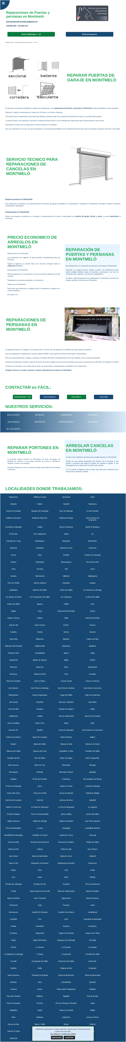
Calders (40, 618)
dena (40, 982)
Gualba (13, 926)
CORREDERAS (66, 415)
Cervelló (13, 961)
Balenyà (66, 639)
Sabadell (92, 800)
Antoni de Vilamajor (66, 730)
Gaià (40, 905)
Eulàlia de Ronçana (13, 518)
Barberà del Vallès (40, 590)
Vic (92, 534)
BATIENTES (39, 415)
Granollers (40, 926)
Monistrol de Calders (66, 842)
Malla (40, 968)
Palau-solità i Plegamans (66, 989)
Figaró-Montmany (40, 940)
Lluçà (40, 611)
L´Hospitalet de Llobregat (13, 954)
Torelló (13, 891)
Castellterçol (92, 912)
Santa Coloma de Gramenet (92, 519)
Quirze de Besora (66, 527)
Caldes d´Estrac (13, 618)
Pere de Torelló (13, 583)
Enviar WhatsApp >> (29, 34)
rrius (39, 919)
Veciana (13, 576)
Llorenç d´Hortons (92, 681)
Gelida (39, 527)
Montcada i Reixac (66, 772)
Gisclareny (92, 926)
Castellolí (13, 919)
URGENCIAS (93, 422)
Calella (39, 716)
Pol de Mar (13, 534)
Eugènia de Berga (66, 518)
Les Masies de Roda (13, 597)
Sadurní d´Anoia (66, 786)
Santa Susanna (13, 975)
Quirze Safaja (66, 814)
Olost (66, 877)
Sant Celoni (13, 856)
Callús (92, 709)
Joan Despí (13, 702)
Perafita (66, 555)
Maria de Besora (92, 898)
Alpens (66, 653)
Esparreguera (66, 562)
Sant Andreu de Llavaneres (92, 730)
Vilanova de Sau (66, 548)
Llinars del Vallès (66, 590)
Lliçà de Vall (13, 625)
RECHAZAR (57, 1037)
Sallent (92, 737)
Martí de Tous (40, 765)
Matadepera (39, 541)
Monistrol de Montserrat (40, 842)
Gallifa (66, 604)
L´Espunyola (66, 954)
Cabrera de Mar (92, 639)
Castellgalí (66, 828)
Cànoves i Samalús (66, 702)
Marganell (40, 548)
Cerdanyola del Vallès (40, 961)
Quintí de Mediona (92, 527)
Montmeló (92, 961)
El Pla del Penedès (40, 779)
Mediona (40, 1017)
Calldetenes (13, 716)
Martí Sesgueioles (92, 758)
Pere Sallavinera (40, 534)
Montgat (92, 765)
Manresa (13, 667)
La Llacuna (40, 947)
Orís (13, 877)
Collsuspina (39, 562)
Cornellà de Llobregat (13, 527)
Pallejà (92, 1010)
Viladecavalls (40, 646)
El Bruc (66, 625)
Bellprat (92, 1024)
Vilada (66, 534)
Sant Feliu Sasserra (92, 821)
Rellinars (40, 996)
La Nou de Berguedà (66, 807)
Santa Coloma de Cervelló (40, 891)
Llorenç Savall (66, 681)
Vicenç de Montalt (66, 793)
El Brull (13, 947)
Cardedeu (66, 583)
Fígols (13, 940)
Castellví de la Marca (66, 912)
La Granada (66, 947)
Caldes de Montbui (66, 821)
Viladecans (66, 646)
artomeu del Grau (66, 800)
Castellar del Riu (13, 758)
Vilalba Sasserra (13, 821)
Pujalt (92, 1003)
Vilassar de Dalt (66, 744)
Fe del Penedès (92, 511)
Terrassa (40, 569)
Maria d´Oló (13, 863)
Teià (66, 569)
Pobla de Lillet (66, 849)
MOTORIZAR (40, 422)
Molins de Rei (13, 849)
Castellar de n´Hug (13, 541)
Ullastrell (92, 856)
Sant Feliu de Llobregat (40, 688)
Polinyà (40, 849)
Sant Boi (40, 800)
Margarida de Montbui (66, 863)
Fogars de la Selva (92, 933)
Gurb (66, 919)
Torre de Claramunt (92, 884)
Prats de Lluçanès (13, 1003)
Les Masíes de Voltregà (92, 590)
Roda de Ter (13, 730)
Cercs (40, 786)
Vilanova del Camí (40, 751)
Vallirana (66, 576)
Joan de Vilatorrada (66, 716)
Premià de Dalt (92, 996)
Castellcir (92, 982)
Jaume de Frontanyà (92, 716)
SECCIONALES (13, 422)
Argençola (13, 1038)
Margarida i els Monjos (39, 863)
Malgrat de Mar (66, 968)
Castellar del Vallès (92, 751)
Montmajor (66, 765)
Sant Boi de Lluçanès (13, 800)
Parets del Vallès (13, 604)
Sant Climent (92, 849)
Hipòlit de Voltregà (40, 821)
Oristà (92, 870)
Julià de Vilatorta (40, 583)
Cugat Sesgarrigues (39, 695)
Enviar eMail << (76, 397)
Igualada (92, 772)
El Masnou (66, 779)
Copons (13, 562)
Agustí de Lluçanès (39, 737)
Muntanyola (92, 667)
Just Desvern (13, 688)
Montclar (40, 772)
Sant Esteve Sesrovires (92, 688)
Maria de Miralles (92, 891)
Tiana (13, 569)
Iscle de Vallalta (13, 723)
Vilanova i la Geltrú (92, 744)
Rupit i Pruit (39, 723)
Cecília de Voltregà (92, 786)
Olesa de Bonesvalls (92, 975)
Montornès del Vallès (66, 961)
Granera (66, 926)
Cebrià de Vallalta (92, 793)
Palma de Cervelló (66, 1010)
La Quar (40, 828)
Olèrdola (13, 982)
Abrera (66, 632)
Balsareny (40, 639)
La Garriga (92, 947)
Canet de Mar (13, 709)
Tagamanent (66, 898)
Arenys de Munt (92, 1017)
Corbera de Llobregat (92, 555)
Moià (13, 1017)
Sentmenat (13, 905)
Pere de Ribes (39, 758)
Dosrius (92, 625)
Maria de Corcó (66, 856)
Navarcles (40, 667)
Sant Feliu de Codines (66, 688)
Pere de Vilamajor (66, 511)
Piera (40, 555)
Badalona (92, 646)
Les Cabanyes (66, 597)
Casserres (92, 548)
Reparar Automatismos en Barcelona (23, 42)
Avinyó (92, 611)
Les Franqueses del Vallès (40, 597)
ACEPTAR (69, 1037)
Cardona (13, 989)
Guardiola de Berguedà (92, 919)
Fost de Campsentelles (40, 814)
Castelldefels (66, 982)
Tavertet (92, 632)
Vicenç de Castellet (13, 511)
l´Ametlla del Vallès (92, 954)
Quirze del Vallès (92, 814)
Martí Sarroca (13, 765)
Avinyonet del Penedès (66, 611)
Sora (92, 604)
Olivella (92, 877)
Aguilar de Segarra (40, 660)
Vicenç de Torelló (39, 793)
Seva (40, 870)
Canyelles (39, 702)
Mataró (13, 744)
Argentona (66, 1017)
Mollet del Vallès (92, 842)
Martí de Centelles (13, 681)
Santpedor (92, 968)
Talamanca (92, 504)
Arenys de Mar (13, 1024)
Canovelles (92, 702)
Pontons (40, 1003)
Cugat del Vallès (66, 695)
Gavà (92, 569)
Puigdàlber (13, 1010)
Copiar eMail (104, 397)
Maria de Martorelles (40, 856)
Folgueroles (39, 933)
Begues (40, 604)
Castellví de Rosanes (40, 912)
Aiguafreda (13, 660)
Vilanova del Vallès (13, 751)
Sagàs (13, 611)
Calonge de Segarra (66, 709)
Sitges (13, 870)
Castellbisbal (40, 653)
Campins (39, 709)
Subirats (13, 504)
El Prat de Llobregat (13, 786)
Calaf (66, 618)
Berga (66, 1024)
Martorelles (92, 541)
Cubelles (13, 632)
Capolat (92, 583)
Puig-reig (92, 835)
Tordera (40, 632)
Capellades (13, 590)
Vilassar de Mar (40, 674)
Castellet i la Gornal (39, 835)
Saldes (39, 504)
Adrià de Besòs (66, 737)
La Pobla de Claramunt (40, 807)
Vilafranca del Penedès (13, 646)
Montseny (13, 674)
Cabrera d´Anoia (13, 1031)
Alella (93, 653)
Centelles (92, 674)
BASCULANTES (13, 415)
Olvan (40, 877)
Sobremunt (92, 863)
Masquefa (66, 541)
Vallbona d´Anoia (39, 497)
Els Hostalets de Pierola (92, 779)
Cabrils (92, 660)
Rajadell (66, 996)
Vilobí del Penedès (92, 618)
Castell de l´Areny (66, 835)
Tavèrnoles (13, 639)
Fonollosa (13, 933)
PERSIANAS (92, 415)
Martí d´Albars (39, 681)
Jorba (92, 905)
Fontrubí (66, 905)
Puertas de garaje (9, 42)
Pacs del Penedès (13, 996)
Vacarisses (66, 497)
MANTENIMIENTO (66, 422)
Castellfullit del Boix (92, 828)
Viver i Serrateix (40, 898)
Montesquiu (13, 772)
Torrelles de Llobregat (13, 884)
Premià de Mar (13, 842)
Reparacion (13, 497)
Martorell (13, 548)
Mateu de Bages (66, 758)
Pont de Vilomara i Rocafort (66, 1003)
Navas (39, 989)
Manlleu (13, 968)
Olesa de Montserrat (66, 975)
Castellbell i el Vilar (66, 751)
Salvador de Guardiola (39, 511)
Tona (66, 674)
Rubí (92, 723)
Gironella (92, 940)
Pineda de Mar (13, 653)
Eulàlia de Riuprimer (39, 518)
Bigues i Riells (40, 1024)
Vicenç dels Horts (13, 793)
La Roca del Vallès (92, 597)
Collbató (13, 779)
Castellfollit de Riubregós (13, 835)
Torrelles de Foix (40, 884)
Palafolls (92, 989)
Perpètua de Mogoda (40, 975)
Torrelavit (66, 884)
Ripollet (40, 730)
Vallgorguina (92, 576)
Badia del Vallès (40, 744)
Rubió (66, 723)
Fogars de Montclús (66, 933)
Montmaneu (13, 912)
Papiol (39, 1010)
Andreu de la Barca (13, 737)
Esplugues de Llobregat (66, 940)
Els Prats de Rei (92, 562)
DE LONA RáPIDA (13, 429)
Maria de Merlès (13, 898)
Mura (66, 667)
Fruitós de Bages (13, 814)
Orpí (66, 870)
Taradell (66, 504)
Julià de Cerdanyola (92, 695)
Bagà (66, 660)
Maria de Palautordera (66, 891)
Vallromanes (39, 576)
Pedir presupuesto (89, 34)
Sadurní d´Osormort (13, 807)
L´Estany (39, 954)
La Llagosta (92, 807)
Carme (13, 555)
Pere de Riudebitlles (13, 828)
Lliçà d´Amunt (40, 625)
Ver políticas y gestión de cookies (63, 1034)
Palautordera (13, 695)
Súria (92, 497)
